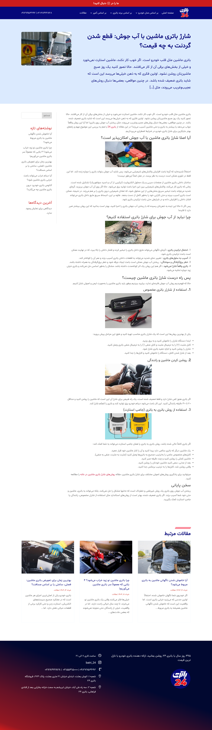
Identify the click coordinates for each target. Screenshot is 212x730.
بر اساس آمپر (99, 13)
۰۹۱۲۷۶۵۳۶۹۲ (28, 13)
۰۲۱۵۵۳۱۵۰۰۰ (70, 670)
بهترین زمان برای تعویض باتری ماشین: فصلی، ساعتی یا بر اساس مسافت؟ (36, 166)
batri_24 (91, 663)
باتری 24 (112, 127)
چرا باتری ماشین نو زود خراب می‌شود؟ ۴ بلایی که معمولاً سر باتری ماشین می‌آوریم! (37, 152)
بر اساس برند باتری (122, 13)
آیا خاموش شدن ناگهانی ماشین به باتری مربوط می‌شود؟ (40, 138)
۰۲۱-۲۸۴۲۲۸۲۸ (44, 13)
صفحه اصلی (168, 13)
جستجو (47, 115)
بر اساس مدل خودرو (148, 13)
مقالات (83, 13)
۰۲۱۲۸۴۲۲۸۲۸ (53, 670)
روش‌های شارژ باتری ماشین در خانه (97, 474)
